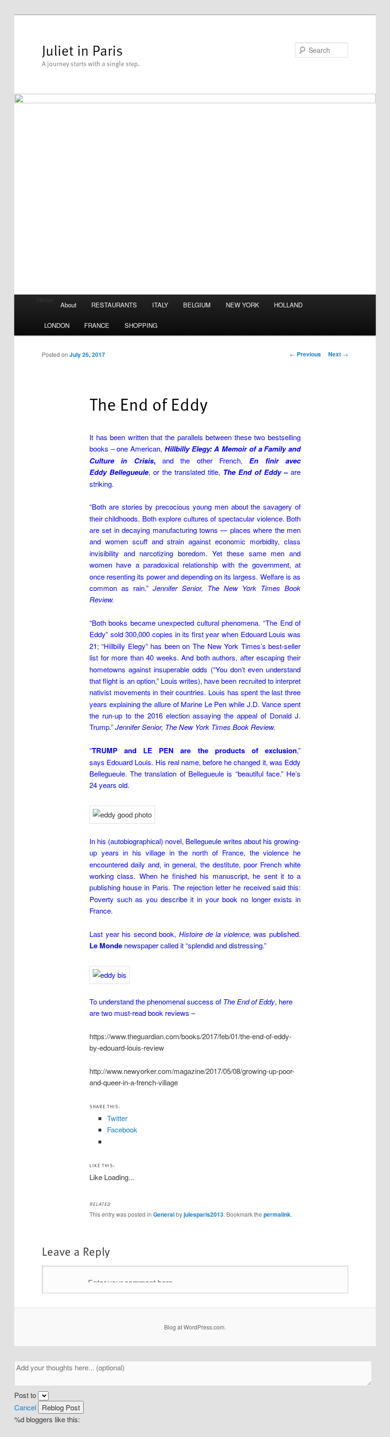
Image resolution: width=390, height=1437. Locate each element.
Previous (305, 354)
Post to (25, 1395)
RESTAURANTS (114, 304)
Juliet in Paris (82, 49)
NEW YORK (242, 304)
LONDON (56, 325)
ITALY (160, 304)
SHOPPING (141, 325)
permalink (277, 1214)
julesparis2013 (204, 1214)
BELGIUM (197, 304)
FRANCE (96, 325)
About (68, 304)
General (164, 1214)
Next (338, 354)
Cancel (25, 1407)
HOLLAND (288, 304)
